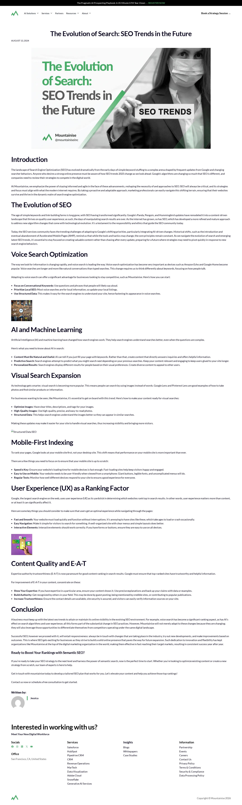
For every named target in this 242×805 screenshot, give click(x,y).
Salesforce (73, 747)
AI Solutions (30, 13)
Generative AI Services (79, 783)
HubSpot (72, 751)
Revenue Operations (78, 763)
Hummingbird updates (171, 215)
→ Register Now (155, 3)
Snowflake (73, 779)
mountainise (37, 673)
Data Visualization (77, 771)
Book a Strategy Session (214, 13)
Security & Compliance (191, 771)
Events (183, 751)
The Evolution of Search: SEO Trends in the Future (121, 33)
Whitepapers (130, 751)
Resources (71, 13)
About (85, 13)
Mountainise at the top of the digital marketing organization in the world (70, 644)
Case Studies (130, 755)
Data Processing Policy (191, 775)
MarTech (72, 767)
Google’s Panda (135, 215)
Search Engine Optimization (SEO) (48, 169)
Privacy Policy (187, 763)
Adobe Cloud (74, 775)
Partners (59, 13)
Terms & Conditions (190, 767)
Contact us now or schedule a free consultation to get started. (44, 682)
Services (45, 13)
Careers (183, 755)
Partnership (185, 747)
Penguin (149, 215)
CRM (70, 759)
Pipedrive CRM (75, 755)
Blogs (126, 747)
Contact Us (185, 759)
